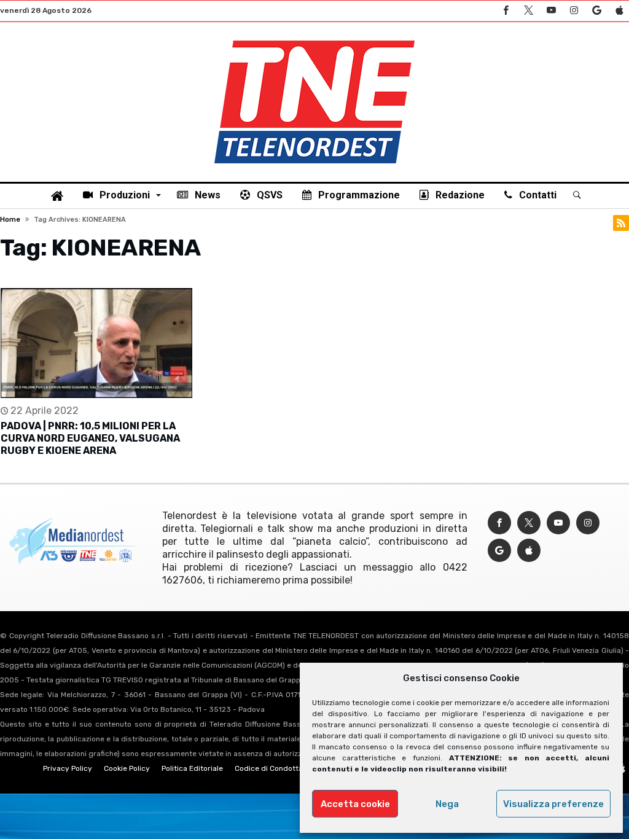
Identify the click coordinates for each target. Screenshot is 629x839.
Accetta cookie (355, 804)
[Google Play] (596, 11)
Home (10, 220)
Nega (447, 804)
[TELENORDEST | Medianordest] (314, 40)
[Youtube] (551, 11)
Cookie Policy (127, 768)
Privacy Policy (67, 768)
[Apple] (619, 11)
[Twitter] (528, 11)
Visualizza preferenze (553, 804)
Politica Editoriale (192, 768)
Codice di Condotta (269, 768)
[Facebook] (505, 11)
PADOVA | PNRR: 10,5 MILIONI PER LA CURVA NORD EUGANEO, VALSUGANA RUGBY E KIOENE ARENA (90, 438)
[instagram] (574, 11)
